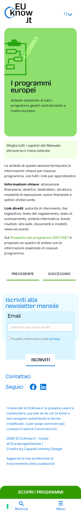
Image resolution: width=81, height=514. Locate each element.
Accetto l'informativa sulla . (35, 339)
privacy (54, 339)
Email (14, 316)
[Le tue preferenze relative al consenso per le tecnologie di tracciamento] (7, 506)
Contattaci (18, 376)
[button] (21, 506)
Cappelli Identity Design (43, 448)
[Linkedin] (43, 386)
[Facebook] (33, 386)
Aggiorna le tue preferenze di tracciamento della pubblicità (30, 461)
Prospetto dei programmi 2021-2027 (39, 237)
